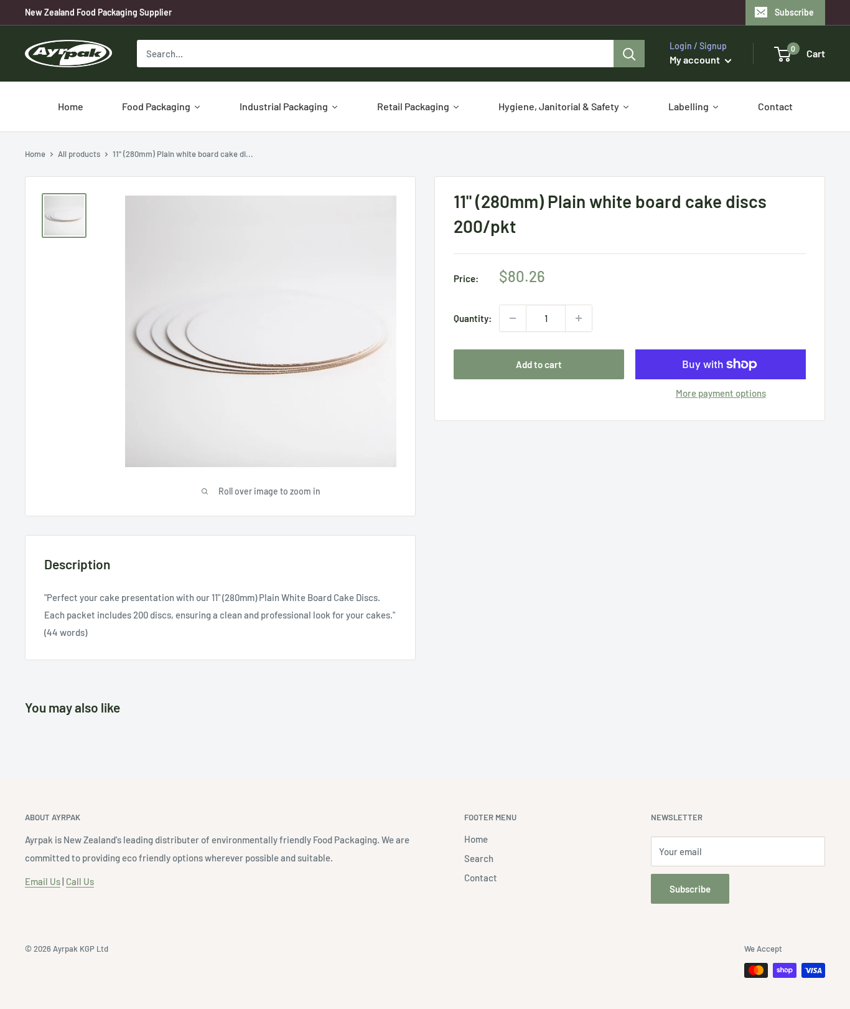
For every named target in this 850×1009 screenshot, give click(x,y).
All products (79, 154)
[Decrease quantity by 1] (513, 318)
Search (478, 858)
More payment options (721, 393)
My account (696, 59)
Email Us (42, 881)
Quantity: (473, 318)
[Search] (629, 53)
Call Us (80, 881)
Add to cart (539, 364)
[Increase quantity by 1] (579, 318)
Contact (480, 877)
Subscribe (794, 12)
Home (35, 154)
